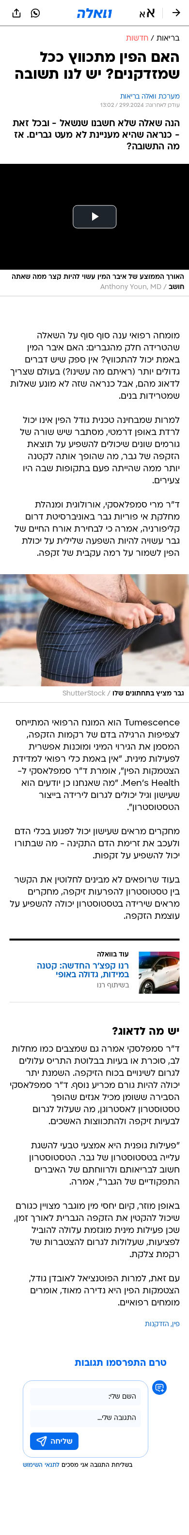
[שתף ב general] (16, 13)
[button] (147, 13)
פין (176, 1324)
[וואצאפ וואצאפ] (35, 13)
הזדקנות (157, 1324)
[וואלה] (94, 13)
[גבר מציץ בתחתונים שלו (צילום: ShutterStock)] (94, 638)
